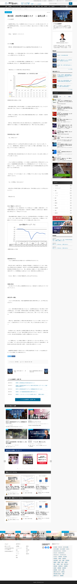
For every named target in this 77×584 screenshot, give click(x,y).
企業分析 (64, 558)
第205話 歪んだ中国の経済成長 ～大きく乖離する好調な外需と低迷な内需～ (27, 487)
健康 (63, 560)
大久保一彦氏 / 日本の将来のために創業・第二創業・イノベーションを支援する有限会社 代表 (64, 140)
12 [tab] (36, 468)
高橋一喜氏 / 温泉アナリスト (10, 446)
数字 (32, 6)
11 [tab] (34, 468)
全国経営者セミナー (51, 0)
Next (51, 461)
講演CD (63, 571)
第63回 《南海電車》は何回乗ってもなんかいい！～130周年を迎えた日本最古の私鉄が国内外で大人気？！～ (64, 145)
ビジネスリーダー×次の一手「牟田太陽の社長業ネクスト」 (39, 423)
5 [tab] (24, 468)
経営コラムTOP (7, 546)
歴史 (54, 564)
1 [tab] (17, 468)
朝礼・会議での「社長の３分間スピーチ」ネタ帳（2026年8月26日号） (64, 120)
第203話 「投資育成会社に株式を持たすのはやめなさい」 (64, 152)
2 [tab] (19, 468)
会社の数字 (56, 560)
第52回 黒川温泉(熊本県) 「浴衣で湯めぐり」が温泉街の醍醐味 (16, 442)
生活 (49, 6)
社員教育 (65, 566)
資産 (20, 6)
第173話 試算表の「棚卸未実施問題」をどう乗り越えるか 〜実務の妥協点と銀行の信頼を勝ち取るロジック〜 (13, 488)
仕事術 (60, 558)
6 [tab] (26, 468)
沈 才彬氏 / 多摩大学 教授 (27, 492)
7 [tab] (27, 468)
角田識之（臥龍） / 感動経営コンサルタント (64, 121)
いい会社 (55, 547)
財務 (63, 573)
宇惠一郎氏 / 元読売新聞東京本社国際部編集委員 (64, 160)
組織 (35, 6)
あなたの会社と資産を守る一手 (12, 492)
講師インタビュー (57, 571)
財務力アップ (56, 575)
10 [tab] (32, 468)
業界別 (38, 6)
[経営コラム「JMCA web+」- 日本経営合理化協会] (12, 3)
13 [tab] (37, 468)
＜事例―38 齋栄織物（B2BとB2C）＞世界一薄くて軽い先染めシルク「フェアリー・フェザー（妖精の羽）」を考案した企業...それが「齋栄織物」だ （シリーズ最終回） (64, 126)
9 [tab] (31, 468)
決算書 (58, 564)
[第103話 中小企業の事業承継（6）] (69, 535)
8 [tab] (29, 468)
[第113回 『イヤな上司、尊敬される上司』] (39, 434)
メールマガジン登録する (62, 175)
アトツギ (60, 547)
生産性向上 (60, 566)
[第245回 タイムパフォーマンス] (39, 414)
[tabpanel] (13, 459)
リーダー (24, 6)
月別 (60, 96)
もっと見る (70, 69)
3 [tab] (21, 468)
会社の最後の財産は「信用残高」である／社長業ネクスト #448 (64, 132)
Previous (5, 461)
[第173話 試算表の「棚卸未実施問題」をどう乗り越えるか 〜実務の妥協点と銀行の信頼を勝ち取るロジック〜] (13, 479)
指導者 (59, 562)
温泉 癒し (66, 564)
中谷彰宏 (55, 558)
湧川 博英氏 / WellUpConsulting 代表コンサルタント (14, 426)
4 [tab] (22, 468)
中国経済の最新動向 (25, 516)
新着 (6, 6)
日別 (55, 96)
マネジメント (56, 554)
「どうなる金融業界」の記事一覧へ (28, 399)
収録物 (69, 96)
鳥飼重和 (61, 575)
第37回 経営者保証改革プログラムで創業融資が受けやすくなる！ (16, 422)
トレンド (28, 6)
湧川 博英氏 (16, 361)
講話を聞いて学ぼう (57, 573)
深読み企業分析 (39, 490)
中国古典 (60, 556)
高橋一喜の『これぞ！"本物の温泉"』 (13, 445)
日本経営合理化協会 (68, 0)
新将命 (66, 562)
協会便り (53, 6)
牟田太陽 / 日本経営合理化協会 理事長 (34, 425)
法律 (62, 564)
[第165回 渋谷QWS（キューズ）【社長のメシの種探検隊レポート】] (7, 535)
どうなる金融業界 (10, 19)
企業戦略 (9, 6)
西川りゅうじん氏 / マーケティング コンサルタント (64, 148)
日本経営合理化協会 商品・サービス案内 (40, 0)
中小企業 (64, 556)
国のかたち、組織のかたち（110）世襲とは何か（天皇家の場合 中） (64, 159)
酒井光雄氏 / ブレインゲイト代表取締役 (63, 128)
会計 (60, 560)
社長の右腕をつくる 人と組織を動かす (36, 443)
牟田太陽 (55, 566)
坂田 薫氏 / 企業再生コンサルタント (63, 110)
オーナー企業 (65, 547)
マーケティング (15, 6)
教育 (42, 6)
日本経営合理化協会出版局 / (61, 103)
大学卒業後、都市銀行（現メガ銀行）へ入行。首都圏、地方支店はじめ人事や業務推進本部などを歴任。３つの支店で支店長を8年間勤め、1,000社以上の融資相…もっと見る (62, 46)
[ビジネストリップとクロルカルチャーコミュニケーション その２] (54, 535)
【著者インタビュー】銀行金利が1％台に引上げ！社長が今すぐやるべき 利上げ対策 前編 (64, 101)
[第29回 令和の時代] (23, 535)
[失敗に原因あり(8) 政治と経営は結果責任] (38, 535)
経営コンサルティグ (60, 0)
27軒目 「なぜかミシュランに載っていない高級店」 (64, 138)
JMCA (37, 582)
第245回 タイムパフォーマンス (34, 421)
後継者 (55, 562)
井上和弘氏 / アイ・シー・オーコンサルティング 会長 (64, 154)
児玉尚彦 (67, 560)
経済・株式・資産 (8, 12)
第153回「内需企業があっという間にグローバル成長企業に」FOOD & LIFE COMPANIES (42, 487)
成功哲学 (45, 6)
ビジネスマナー (61, 552)
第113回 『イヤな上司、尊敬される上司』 (37, 441)
